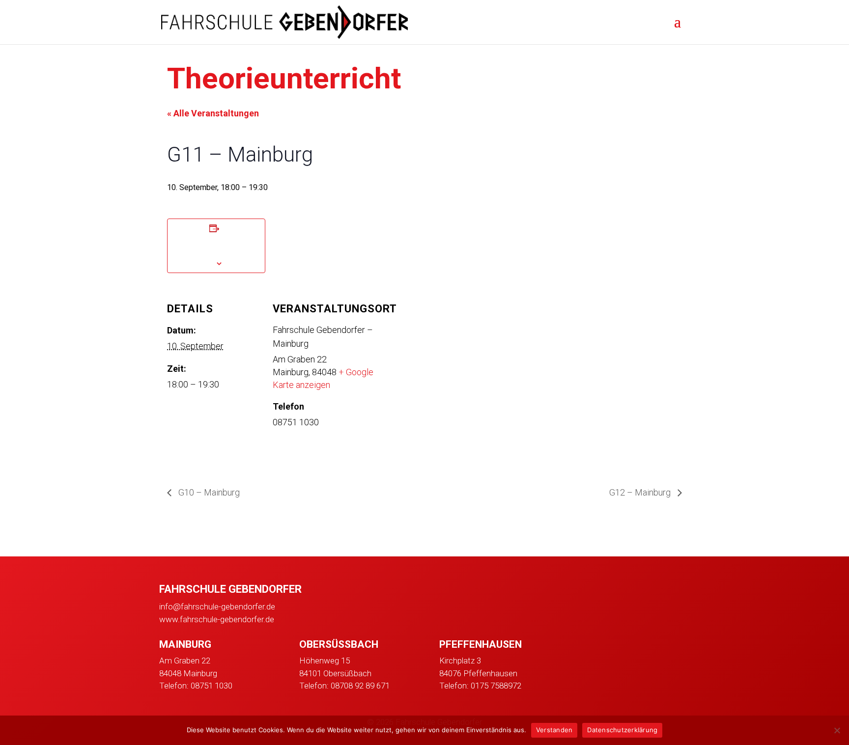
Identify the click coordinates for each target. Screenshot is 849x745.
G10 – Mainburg (208, 492)
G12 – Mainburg (641, 492)
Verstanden (554, 730)
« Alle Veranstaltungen (213, 113)
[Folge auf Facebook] (583, 648)
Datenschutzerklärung (622, 730)
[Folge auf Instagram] (608, 648)
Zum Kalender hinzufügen (216, 245)
